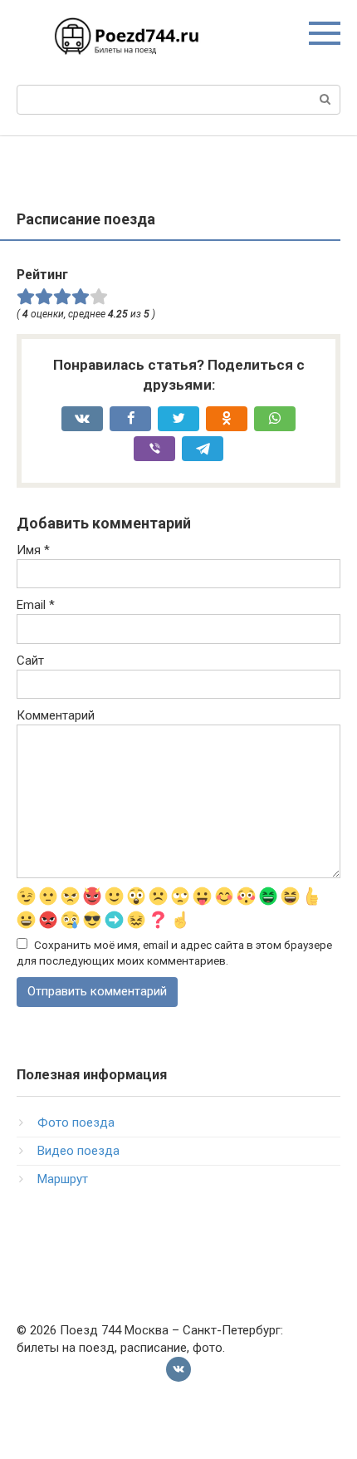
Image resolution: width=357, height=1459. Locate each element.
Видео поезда (78, 1150)
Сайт (30, 660)
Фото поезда (76, 1122)
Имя (33, 550)
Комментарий (56, 715)
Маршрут (62, 1179)
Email (36, 604)
